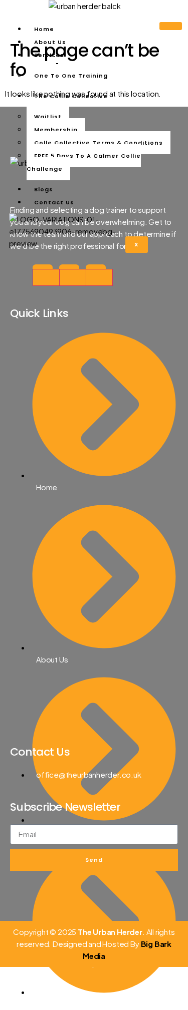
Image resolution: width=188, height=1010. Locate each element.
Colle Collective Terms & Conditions (98, 143)
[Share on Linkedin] (99, 277)
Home (44, 29)
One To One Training (71, 76)
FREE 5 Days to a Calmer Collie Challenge (84, 162)
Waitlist (48, 117)
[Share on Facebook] (46, 277)
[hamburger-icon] (170, 26)
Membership (56, 130)
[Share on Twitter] (72, 277)
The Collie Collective (71, 96)
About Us (50, 42)
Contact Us (54, 202)
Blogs (43, 189)
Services (49, 55)
